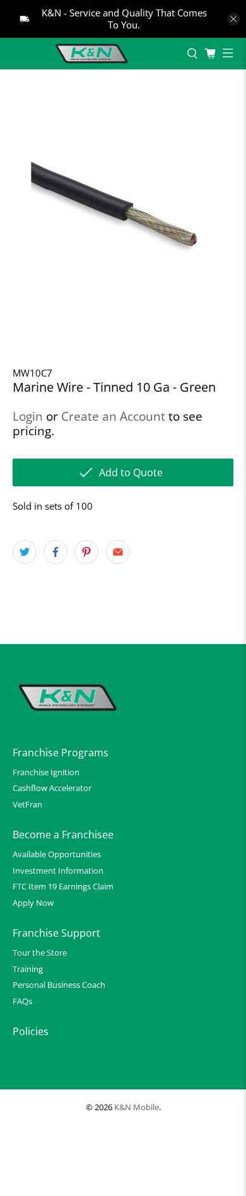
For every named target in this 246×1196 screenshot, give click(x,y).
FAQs (22, 1001)
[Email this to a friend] (118, 552)
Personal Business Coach (59, 984)
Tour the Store (40, 952)
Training (28, 969)
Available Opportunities (57, 854)
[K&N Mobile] (93, 53)
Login (28, 416)
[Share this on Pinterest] (86, 552)
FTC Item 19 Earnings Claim (63, 886)
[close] (233, 19)
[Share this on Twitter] (25, 552)
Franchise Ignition (46, 772)
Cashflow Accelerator (52, 788)
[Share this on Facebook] (55, 552)
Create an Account (113, 416)
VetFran (27, 804)
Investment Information (58, 870)
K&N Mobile (136, 1107)
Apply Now (33, 902)
